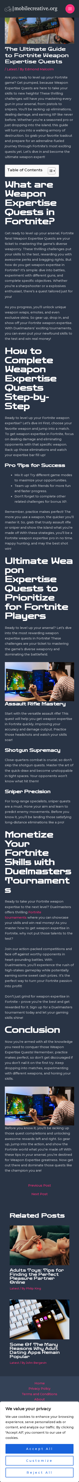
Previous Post (39, 1185)
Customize (39, 1461)
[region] (39, 1442)
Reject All (40, 1473)
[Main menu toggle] (70, 8)
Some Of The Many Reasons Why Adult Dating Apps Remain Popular (35, 1350)
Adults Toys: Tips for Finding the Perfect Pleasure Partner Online (37, 1276)
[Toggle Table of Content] (49, 171)
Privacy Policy (39, 1389)
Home (39, 1383)
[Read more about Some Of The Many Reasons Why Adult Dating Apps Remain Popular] (39, 1319)
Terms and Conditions (39, 1394)
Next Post (39, 1194)
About (39, 1399)
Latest (12, 69)
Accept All (39, 1449)
